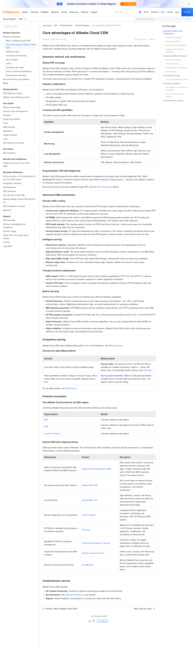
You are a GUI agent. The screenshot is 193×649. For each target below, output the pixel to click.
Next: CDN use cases (143, 608)
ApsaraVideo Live (89, 500)
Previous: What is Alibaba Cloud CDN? (61, 608)
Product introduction (82, 25)
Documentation (9, 19)
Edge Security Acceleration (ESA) (96, 468)
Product (151, 39)
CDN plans (148, 370)
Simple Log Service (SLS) (93, 553)
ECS (46, 419)
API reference (103, 186)
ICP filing (86, 529)
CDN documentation (74, 594)
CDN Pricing (71, 388)
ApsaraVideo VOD (90, 485)
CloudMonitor (88, 564)
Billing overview (115, 345)
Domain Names (88, 515)
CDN (21, 19)
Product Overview (66, 25)
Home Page (47, 25)
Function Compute (52, 433)
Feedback (103, 621)
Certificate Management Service (96, 543)
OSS (46, 426)
